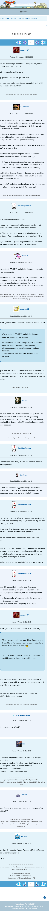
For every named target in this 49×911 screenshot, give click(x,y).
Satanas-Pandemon (23, 715)
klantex (24, 400)
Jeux (20, 18)
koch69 (24, 795)
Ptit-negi (24, 836)
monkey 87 (24, 50)
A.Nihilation (24, 107)
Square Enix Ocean (37, 906)
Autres (13, 18)
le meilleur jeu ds (30, 18)
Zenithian (23, 475)
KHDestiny (25, 906)
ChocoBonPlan (32, 908)
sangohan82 (24, 309)
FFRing (17, 906)
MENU (25, 11)
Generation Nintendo (18, 908)
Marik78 (25, 256)
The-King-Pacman (24, 206)
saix (23, 744)
